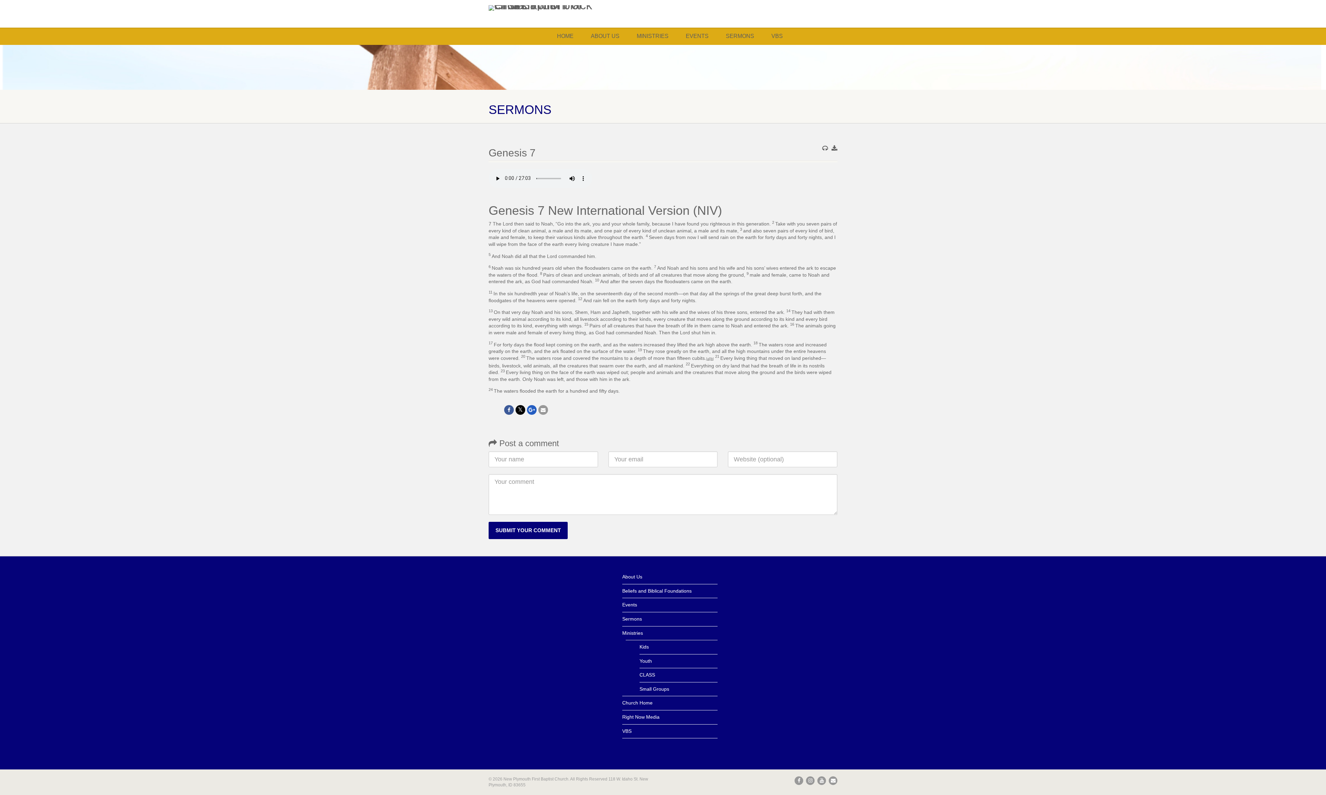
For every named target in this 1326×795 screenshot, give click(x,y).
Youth (646, 661)
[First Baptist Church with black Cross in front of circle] (543, 8)
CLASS (647, 675)
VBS (777, 36)
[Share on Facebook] (509, 410)
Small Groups (654, 689)
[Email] (543, 410)
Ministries (653, 36)
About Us (605, 36)
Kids (644, 647)
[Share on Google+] (532, 410)
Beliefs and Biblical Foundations (657, 591)
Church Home (637, 703)
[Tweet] (520, 410)
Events (697, 36)
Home (565, 36)
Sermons (740, 36)
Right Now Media (641, 717)
